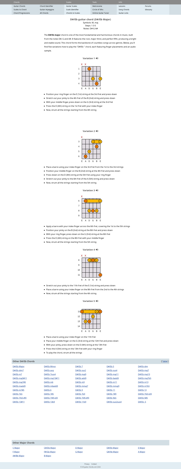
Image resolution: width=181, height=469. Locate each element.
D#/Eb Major (19, 366)
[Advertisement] (90, 121)
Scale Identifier (72, 9)
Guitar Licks (123, 13)
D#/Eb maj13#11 (51, 378)
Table (164, 361)
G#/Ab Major (113, 451)
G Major (79, 451)
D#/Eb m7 (17, 374)
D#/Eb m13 (143, 382)
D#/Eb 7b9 (80, 394)
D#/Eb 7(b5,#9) (19, 398)
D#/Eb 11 (111, 390)
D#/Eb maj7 (143, 370)
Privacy (86, 464)
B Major (47, 455)
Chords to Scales (73, 13)
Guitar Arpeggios (47, 9)
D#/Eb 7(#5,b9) (51, 398)
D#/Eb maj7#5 (19, 382)
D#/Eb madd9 (19, 386)
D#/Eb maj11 (113, 374)
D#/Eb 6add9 (113, 378)
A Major (141, 451)
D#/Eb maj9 (80, 374)
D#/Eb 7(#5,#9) (82, 398)
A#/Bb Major (18, 455)
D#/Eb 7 (79, 366)
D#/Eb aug (49, 370)
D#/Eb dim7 (18, 370)
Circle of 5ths (97, 9)
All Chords (44, 13)
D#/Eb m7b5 (144, 386)
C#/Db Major (50, 447)
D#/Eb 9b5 (111, 398)
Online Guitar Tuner (100, 13)
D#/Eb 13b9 (49, 402)
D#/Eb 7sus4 (50, 374)
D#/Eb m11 (112, 382)
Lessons (122, 6)
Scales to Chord (20, 9)
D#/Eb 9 (79, 390)
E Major (141, 447)
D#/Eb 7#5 (49, 394)
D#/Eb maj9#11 (20, 378)
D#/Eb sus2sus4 (114, 402)
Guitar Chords (19, 6)
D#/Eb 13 (142, 390)
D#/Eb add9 (80, 378)
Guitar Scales (71, 6)
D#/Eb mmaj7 (81, 386)
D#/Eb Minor (50, 366)
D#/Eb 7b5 (17, 394)
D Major (79, 447)
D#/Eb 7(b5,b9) (145, 394)
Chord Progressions (22, 13)
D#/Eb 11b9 (80, 402)
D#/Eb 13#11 (19, 402)
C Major (16, 447)
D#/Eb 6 (47, 390)
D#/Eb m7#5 (18, 390)
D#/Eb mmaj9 (113, 386)
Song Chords (124, 9)
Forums (148, 6)
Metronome (97, 6)
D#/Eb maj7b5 (144, 378)
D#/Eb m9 (80, 382)
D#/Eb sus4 (112, 370)
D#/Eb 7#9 (111, 394)
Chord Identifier (46, 6)
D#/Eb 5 (110, 366)
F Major (16, 451)
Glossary (148, 9)
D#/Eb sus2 (80, 370)
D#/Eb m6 (48, 382)
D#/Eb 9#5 (143, 398)
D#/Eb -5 (142, 402)
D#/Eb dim (143, 366)
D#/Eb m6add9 (51, 386)
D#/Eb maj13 (144, 374)
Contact (94, 464)
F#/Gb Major (50, 451)
